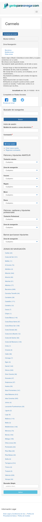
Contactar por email (10, 34)
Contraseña (8, 135)
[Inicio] (21, 5)
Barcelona (8, 50)
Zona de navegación (11, 167)
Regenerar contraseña (13, 150)
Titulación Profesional (11, 216)
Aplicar (20, 492)
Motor (6, 192)
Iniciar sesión (10, 144)
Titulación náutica (10, 159)
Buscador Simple (9, 483)
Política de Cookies (24, 516)
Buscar (20, 119)
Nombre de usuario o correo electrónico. (18, 127)
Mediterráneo (9, 52)
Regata (6, 184)
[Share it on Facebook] (6, 100)
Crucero (6, 176)
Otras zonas (9, 54)
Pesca (6, 200)
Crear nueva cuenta (12, 148)
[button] (10, 34)
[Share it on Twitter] (22, 100)
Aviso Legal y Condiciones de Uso (14, 514)
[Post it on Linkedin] (14, 100)
